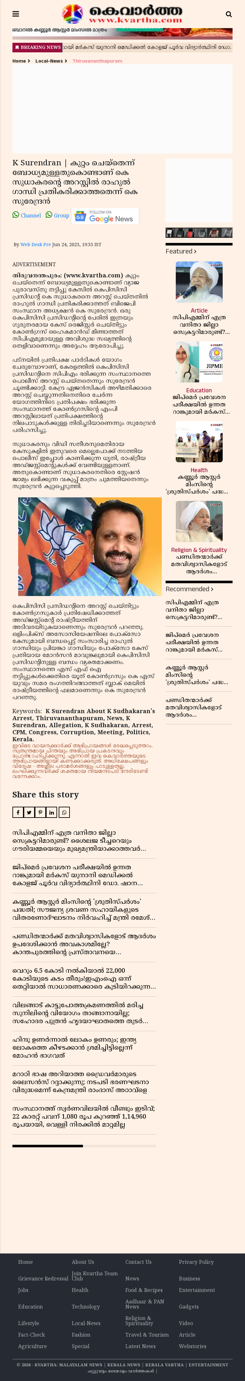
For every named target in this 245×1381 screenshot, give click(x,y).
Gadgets (189, 1307)
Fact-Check (31, 1335)
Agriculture (32, 1347)
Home (19, 61)
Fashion (81, 1335)
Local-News (49, 61)
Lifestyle (28, 1324)
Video (186, 1324)
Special (80, 1347)
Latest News (140, 1347)
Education (30, 1307)
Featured (179, 251)
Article (187, 1335)
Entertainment (197, 1290)
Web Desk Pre (35, 245)
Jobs (23, 1290)
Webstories (192, 1347)
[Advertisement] (122, 109)
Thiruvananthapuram (97, 61)
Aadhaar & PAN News (144, 1304)
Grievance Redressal (43, 1279)
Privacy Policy (196, 1262)
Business (189, 1279)
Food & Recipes (144, 1290)
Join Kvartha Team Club (95, 1276)
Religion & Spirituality (139, 1321)
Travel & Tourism (147, 1335)
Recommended (187, 589)
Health (80, 1290)
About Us (83, 1262)
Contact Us (138, 1262)
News (132, 1279)
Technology (86, 1307)
